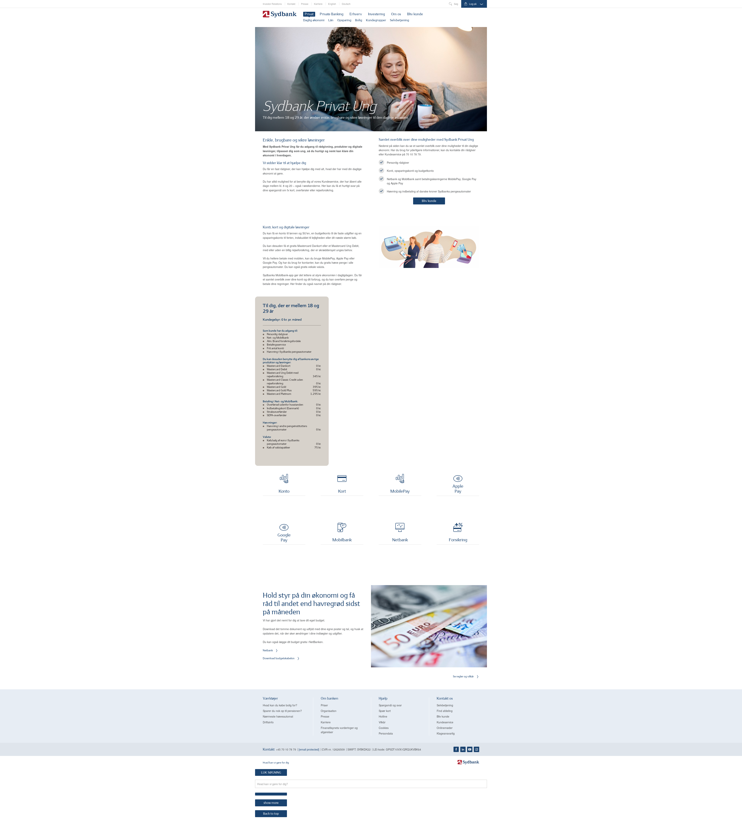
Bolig (358, 20)
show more (271, 803)
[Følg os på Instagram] (476, 749)
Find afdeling (445, 711)
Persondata (386, 733)
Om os (396, 14)
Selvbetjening (399, 20)
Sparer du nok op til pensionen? (282, 711)
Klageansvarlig (446, 733)
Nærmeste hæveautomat (278, 716)
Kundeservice (445, 722)
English (332, 3)
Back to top (271, 813)
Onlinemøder (445, 728)
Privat (309, 14)
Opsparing (344, 20)
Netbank (268, 650)
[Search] (271, 794)
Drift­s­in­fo (268, 722)
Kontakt (291, 3)
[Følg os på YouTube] (469, 749)
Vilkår (382, 722)
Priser (324, 705)
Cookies (384, 728)
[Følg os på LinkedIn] (463, 749)
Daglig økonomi (313, 20)
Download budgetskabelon (278, 658)
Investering (376, 14)
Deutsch (346, 3)
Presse (304, 3)
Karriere (318, 3)
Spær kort (385, 711)
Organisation (328, 711)
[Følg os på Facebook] (456, 749)
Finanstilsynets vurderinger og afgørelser (339, 730)
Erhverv (356, 14)
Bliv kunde (415, 14)
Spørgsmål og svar (390, 705)
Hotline (383, 716)
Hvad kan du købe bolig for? (280, 705)
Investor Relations (272, 3)
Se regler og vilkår (463, 676)
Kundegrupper (376, 20)
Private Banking (331, 14)
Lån (330, 20)
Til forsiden (280, 14)
